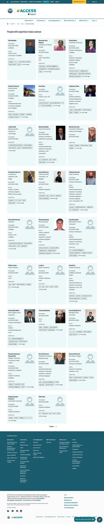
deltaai (76, 112)
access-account (74, 71)
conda (91, 377)
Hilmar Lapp (12, 265)
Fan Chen (42, 86)
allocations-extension (84, 73)
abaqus (11, 384)
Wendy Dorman (74, 127)
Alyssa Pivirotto (74, 354)
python (71, 148)
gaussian (24, 246)
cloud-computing (46, 105)
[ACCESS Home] (7, 23)
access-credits (54, 247)
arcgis (71, 145)
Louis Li (41, 265)
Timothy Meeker (44, 310)
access (72, 207)
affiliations (90, 207)
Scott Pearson (44, 354)
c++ (16, 61)
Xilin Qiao (42, 396)
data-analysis (78, 109)
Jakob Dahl (12, 127)
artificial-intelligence (52, 66)
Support (13, 24)
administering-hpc (80, 207)
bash (40, 71)
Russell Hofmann (14, 219)
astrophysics (42, 69)
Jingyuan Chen (74, 86)
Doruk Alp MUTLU (75, 310)
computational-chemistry (15, 145)
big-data (16, 114)
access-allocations (55, 103)
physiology (51, 330)
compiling (28, 114)
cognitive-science (87, 252)
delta (71, 112)
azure (52, 195)
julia (19, 64)
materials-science (27, 147)
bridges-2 (22, 417)
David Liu (72, 265)
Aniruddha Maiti (13, 310)
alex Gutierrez (44, 172)
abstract (11, 200)
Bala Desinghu (44, 127)
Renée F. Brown (13, 86)
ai (62, 103)
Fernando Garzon (14, 172)
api (50, 159)
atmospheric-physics (53, 69)
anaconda (42, 66)
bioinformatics (21, 284)
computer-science (14, 117)
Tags (18, 24)
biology (11, 61)
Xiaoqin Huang (44, 219)
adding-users (83, 71)
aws (20, 200)
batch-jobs (42, 162)
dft (19, 246)
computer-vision (13, 341)
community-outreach (24, 61)
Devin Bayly (73, 40)
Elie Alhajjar (12, 40)
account (84, 298)
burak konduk (73, 219)
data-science (12, 64)
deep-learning (12, 344)
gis (91, 145)
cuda (71, 109)
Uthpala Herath (74, 172)
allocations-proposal (75, 76)
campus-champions (75, 252)
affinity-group (73, 73)
